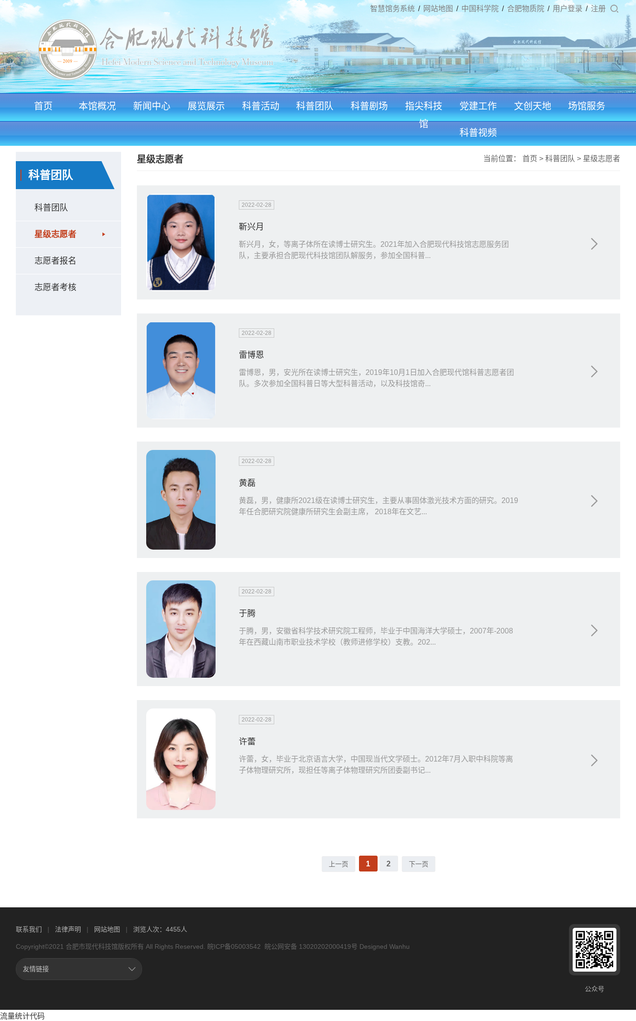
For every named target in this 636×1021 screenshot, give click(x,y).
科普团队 (314, 106)
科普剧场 (369, 106)
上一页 (338, 864)
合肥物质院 (525, 9)
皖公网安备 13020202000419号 (310, 946)
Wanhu (399, 946)
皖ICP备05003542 (234, 946)
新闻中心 (151, 106)
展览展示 (206, 106)
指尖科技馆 (423, 115)
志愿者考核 (55, 287)
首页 (43, 106)
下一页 (418, 864)
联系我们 (29, 929)
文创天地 (532, 106)
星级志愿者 (55, 234)
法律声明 (68, 929)
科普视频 (478, 133)
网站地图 (438, 9)
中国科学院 (480, 9)
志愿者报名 (55, 260)
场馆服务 (586, 106)
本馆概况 (97, 106)
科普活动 (260, 106)
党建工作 (478, 106)
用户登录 (567, 9)
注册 (598, 9)
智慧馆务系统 (392, 9)
